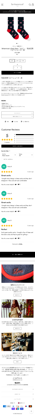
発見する (17, 295)
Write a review (18, 146)
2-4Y (12, 60)
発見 (17, 361)
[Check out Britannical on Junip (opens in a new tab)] (21, 244)
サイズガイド (17, 113)
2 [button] (18, 43)
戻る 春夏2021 (19, 254)
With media (8, 159)
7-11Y (23, 60)
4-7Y (17, 60)
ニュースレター (17, 399)
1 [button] (16, 43)
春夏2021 (19, 46)
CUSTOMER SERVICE (17, 389)
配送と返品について (17, 116)
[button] (24, 134)
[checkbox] (9, 159)
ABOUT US (17, 394)
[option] (18, 11)
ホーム (14, 46)
